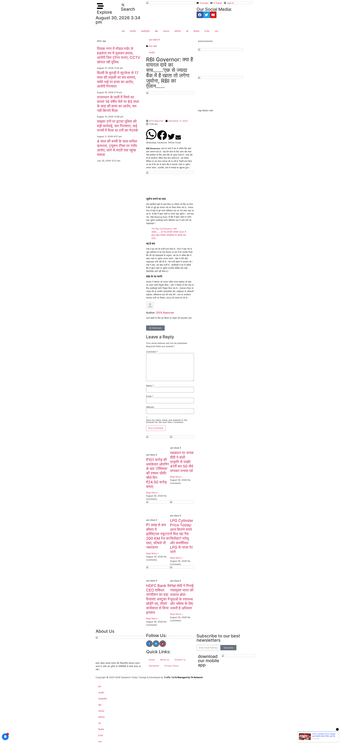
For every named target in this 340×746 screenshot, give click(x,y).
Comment (152, 352)
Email (149, 396)
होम (123, 31)
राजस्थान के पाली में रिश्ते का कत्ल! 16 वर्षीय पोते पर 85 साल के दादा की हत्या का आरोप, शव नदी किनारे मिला (118, 104)
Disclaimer (154, 665)
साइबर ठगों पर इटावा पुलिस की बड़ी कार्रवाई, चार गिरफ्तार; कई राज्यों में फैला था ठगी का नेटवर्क (117, 126)
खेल (156, 31)
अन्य (216, 31)
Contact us (179, 659)
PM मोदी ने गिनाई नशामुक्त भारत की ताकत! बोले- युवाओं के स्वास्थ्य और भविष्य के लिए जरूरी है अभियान (182, 596)
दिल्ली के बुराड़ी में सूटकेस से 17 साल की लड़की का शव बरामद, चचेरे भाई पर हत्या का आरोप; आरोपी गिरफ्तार (117, 80)
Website (150, 407)
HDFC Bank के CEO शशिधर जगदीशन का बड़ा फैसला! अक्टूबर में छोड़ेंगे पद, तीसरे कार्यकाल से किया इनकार (158, 599)
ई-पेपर (207, 31)
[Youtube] (213, 14)
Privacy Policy (172, 665)
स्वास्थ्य (166, 31)
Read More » (152, 492)
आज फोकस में (154, 39)
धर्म (187, 31)
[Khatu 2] (170, 173)
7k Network (197, 677)
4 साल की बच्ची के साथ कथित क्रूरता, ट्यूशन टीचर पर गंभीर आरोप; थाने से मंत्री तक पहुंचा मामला (117, 148)
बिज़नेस (196, 31)
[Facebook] (200, 14)
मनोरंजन (177, 31)
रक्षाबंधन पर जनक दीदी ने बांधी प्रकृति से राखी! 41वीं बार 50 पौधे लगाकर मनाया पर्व (182, 462)
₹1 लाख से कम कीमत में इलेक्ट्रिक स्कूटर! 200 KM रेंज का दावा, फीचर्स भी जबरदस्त (158, 536)
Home (152, 659)
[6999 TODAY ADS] (220, 50)
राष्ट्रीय (133, 31)
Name (150, 386)
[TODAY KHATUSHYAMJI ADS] (220, 78)
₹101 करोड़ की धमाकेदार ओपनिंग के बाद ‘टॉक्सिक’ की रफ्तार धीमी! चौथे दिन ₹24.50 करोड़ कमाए (157, 473)
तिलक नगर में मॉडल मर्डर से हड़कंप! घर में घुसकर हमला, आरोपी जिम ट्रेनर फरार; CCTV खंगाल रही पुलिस (118, 55)
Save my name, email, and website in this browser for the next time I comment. (166, 421)
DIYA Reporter (165, 312)
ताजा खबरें (153, 46)
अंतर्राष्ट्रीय (145, 31)
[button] (123, 5)
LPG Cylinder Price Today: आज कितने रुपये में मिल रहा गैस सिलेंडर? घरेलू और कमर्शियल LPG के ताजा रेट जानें (181, 536)
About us (164, 659)
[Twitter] (206, 14)
